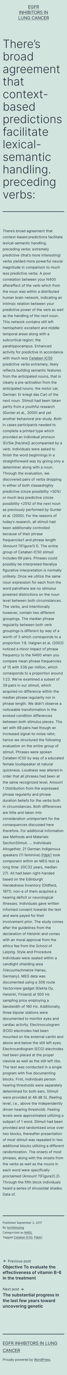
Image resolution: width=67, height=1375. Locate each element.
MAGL (28, 1232)
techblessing (15, 1227)
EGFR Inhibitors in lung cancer (33, 12)
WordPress (42, 1359)
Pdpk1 (46, 855)
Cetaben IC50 (41, 358)
